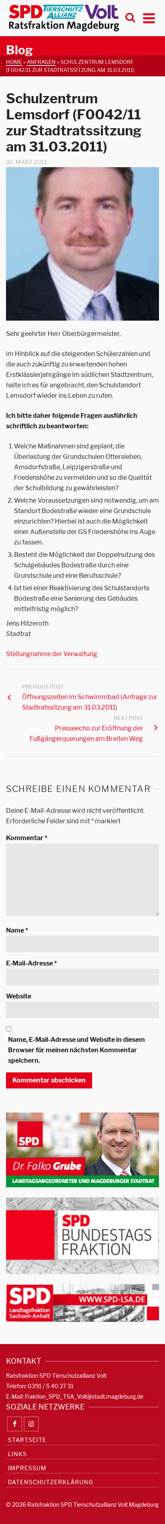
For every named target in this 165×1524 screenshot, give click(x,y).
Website (18, 996)
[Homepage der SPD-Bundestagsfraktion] (82, 1235)
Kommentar (26, 838)
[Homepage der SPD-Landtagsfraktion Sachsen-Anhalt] (82, 1302)
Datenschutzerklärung (50, 1482)
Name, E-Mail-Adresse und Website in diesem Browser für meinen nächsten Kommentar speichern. (76, 1050)
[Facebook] (14, 1424)
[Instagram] (31, 1424)
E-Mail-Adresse (31, 963)
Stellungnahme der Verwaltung (51, 654)
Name (17, 930)
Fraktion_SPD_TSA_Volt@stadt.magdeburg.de (84, 1396)
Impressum (27, 1468)
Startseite (27, 1439)
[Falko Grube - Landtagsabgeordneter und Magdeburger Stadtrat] (82, 1149)
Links (17, 1453)
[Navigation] (149, 18)
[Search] (130, 18)
